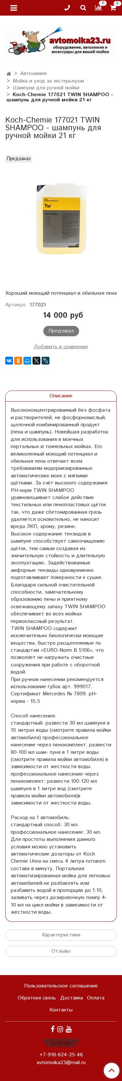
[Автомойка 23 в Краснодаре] (61, 40)
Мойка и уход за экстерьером (48, 81)
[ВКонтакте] (9, 361)
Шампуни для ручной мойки (46, 88)
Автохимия (33, 73)
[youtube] (69, 1029)
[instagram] (60, 1029)
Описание (61, 396)
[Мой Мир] (27, 361)
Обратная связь (37, 998)
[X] (36, 361)
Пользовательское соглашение (61, 986)
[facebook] (53, 1029)
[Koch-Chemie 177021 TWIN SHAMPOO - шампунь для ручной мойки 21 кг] (61, 221)
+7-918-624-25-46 (61, 1055)
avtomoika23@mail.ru (61, 1062)
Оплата (95, 998)
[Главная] (9, 74)
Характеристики (61, 935)
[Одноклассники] (18, 361)
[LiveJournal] (45, 361)
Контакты (61, 1010)
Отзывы (61, 951)
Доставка (71, 998)
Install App (61, 1043)
